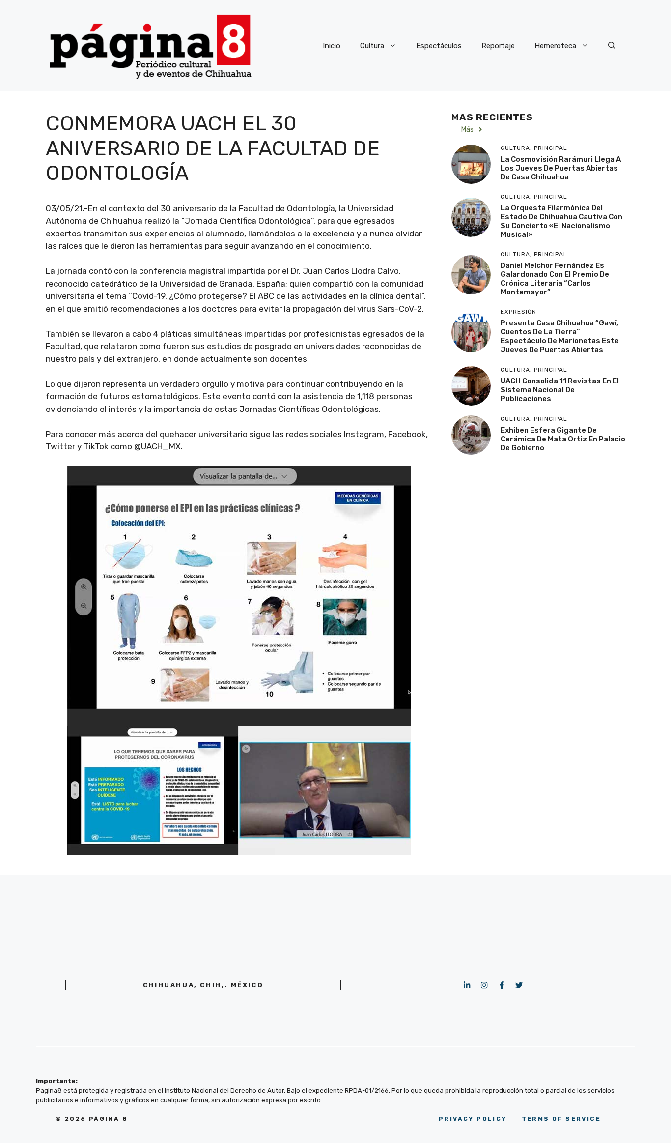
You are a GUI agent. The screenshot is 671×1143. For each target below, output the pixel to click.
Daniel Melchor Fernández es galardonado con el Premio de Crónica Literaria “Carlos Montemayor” (555, 278)
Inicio (331, 45)
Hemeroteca (555, 45)
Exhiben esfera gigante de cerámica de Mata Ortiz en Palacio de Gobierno (563, 438)
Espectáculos (439, 45)
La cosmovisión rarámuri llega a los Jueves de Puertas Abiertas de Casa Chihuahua (561, 167)
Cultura (372, 45)
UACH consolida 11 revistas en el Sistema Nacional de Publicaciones (560, 389)
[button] (611, 45)
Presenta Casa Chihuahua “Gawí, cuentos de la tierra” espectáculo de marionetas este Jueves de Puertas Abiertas (560, 336)
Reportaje (498, 45)
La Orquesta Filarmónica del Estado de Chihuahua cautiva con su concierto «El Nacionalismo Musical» (561, 221)
